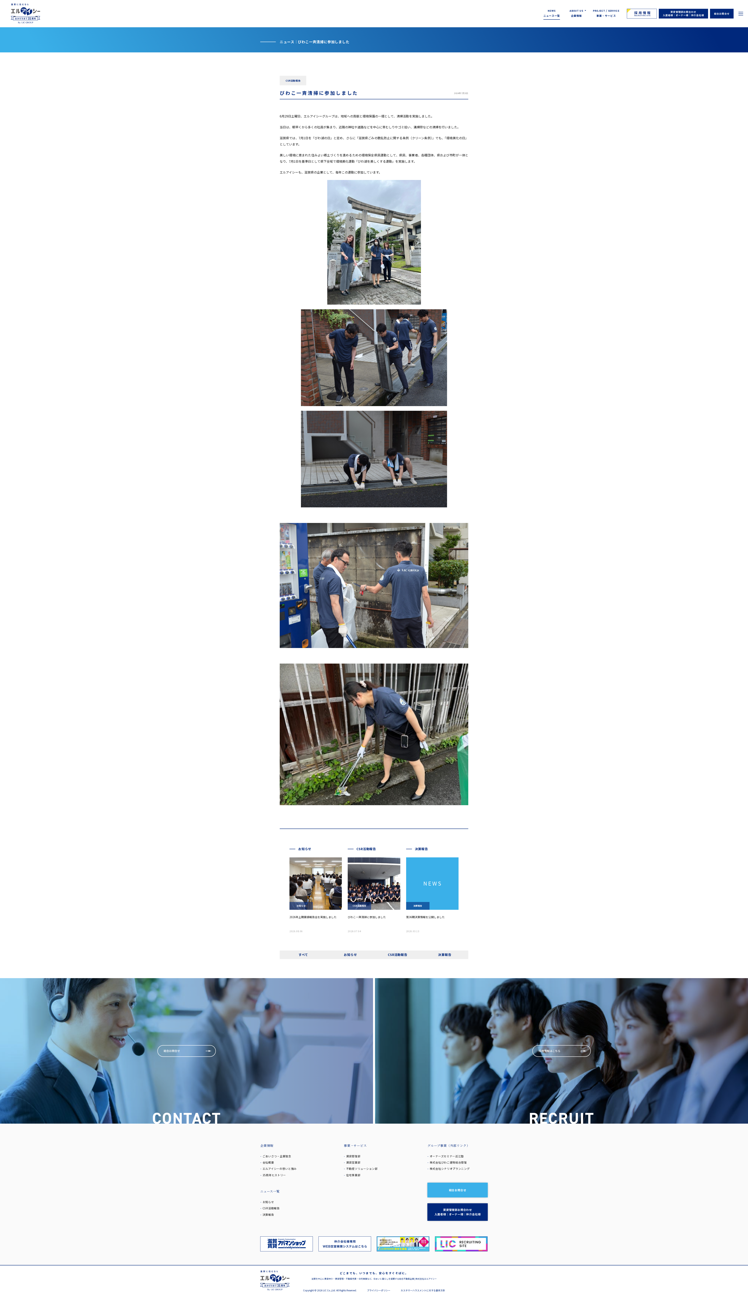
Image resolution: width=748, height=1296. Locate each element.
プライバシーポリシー (378, 1290)
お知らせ (350, 954)
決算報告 (444, 954)
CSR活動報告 (397, 954)
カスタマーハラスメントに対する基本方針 (423, 1290)
